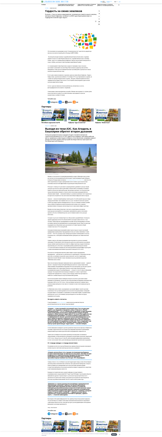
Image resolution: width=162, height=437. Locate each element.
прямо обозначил (61, 302)
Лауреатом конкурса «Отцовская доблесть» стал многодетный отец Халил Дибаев (105, 5)
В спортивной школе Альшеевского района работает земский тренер (66, 5)
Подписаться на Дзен (109, 2)
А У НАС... (47, 8)
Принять (114, 434)
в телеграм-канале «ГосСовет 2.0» (75, 180)
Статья (43, 4)
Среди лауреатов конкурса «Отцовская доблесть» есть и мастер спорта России (87, 5)
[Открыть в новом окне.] (53, 102)
